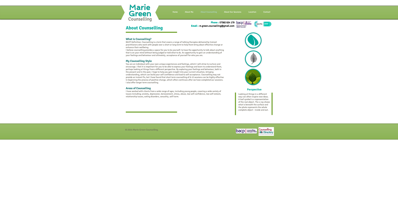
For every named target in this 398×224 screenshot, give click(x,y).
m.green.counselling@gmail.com (216, 26)
